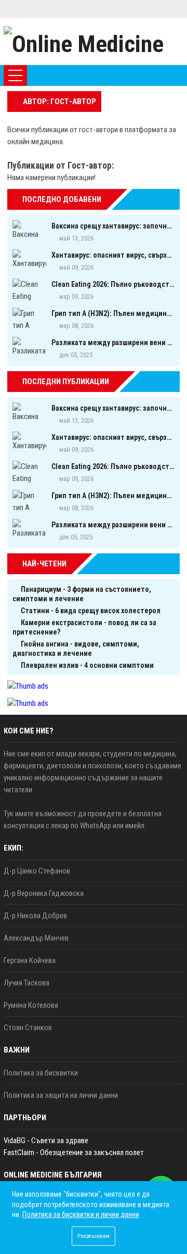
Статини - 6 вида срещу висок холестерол (91, 610)
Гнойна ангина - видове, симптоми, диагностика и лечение (75, 648)
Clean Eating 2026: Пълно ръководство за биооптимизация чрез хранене (113, 284)
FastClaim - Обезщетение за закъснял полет (74, 1152)
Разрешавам (93, 1236)
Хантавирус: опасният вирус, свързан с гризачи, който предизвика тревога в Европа (113, 255)
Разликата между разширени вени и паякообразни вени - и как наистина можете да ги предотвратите (113, 342)
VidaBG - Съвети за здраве (46, 1140)
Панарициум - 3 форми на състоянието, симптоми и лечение (81, 594)
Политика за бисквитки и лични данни (80, 1214)
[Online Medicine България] (93, 41)
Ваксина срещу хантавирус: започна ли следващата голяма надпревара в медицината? (113, 226)
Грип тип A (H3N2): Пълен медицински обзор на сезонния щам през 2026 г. (113, 313)
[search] (146, 75)
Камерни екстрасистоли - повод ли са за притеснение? (84, 627)
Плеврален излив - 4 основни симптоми (87, 665)
